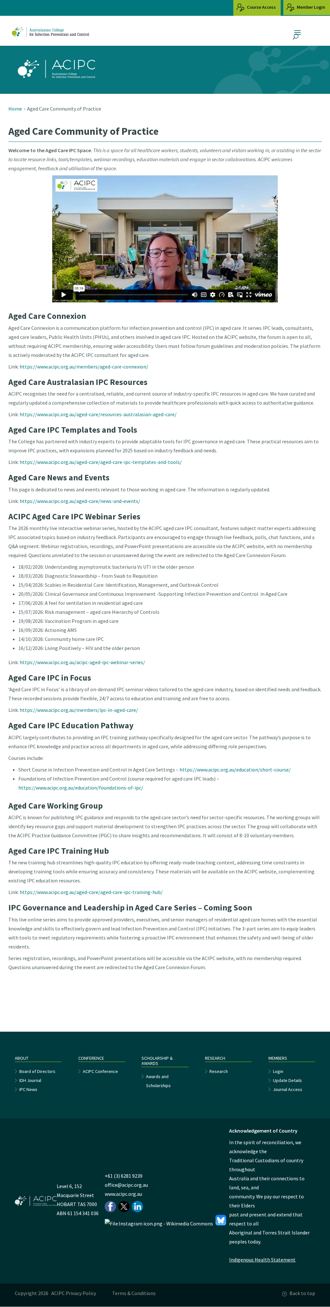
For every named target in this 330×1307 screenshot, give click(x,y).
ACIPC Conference (100, 1071)
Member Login (310, 7)
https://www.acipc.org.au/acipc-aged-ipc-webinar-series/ (82, 662)
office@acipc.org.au (126, 1185)
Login (278, 1071)
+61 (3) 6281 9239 (123, 1176)
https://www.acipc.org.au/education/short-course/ (235, 769)
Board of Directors (37, 1071)
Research (218, 1071)
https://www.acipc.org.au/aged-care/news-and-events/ (80, 501)
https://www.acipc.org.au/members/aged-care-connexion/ (84, 366)
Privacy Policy (81, 1293)
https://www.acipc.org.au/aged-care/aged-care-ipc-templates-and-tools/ (101, 462)
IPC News (28, 1089)
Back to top (302, 1293)
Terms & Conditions (134, 1293)
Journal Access (287, 1089)
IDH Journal (30, 1080)
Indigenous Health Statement (262, 1259)
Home (15, 108)
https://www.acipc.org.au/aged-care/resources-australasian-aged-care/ (98, 414)
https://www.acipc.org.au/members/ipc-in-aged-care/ (79, 710)
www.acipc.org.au (123, 1194)
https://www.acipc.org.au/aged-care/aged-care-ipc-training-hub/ (91, 892)
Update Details (287, 1080)
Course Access (261, 7)
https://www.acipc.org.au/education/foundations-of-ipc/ (80, 787)
